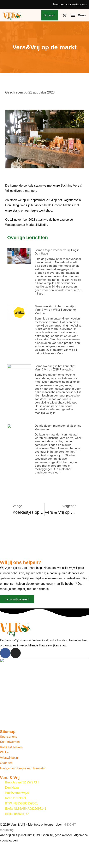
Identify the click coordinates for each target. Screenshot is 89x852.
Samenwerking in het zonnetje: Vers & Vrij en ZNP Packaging (55, 367)
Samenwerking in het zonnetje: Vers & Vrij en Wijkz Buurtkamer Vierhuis (55, 310)
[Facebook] (5, 653)
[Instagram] (15, 653)
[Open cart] (64, 15)
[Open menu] (78, 15)
